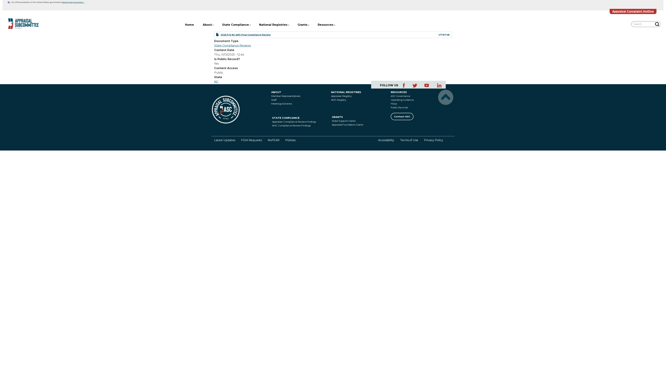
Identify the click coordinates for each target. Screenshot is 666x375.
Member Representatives (285, 96)
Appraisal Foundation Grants (347, 124)
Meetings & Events (281, 103)
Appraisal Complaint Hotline (633, 11)
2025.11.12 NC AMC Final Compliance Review (246, 35)
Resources (325, 24)
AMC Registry (338, 99)
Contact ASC (402, 116)
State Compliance (235, 24)
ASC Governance (400, 96)
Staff (273, 99)
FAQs (394, 103)
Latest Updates (224, 140)
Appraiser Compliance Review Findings (294, 121)
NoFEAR (273, 140)
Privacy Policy (433, 140)
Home (189, 24)
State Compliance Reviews (232, 45)
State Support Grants (344, 120)
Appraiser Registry (341, 96)
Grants (302, 24)
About (207, 24)
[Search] (657, 24)
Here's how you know (73, 2)
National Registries (273, 24)
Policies (290, 140)
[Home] (21, 23)
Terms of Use (409, 140)
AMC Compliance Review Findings (291, 125)
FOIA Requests (251, 140)
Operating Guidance (402, 99)
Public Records (399, 107)
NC (216, 81)
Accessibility (386, 140)
